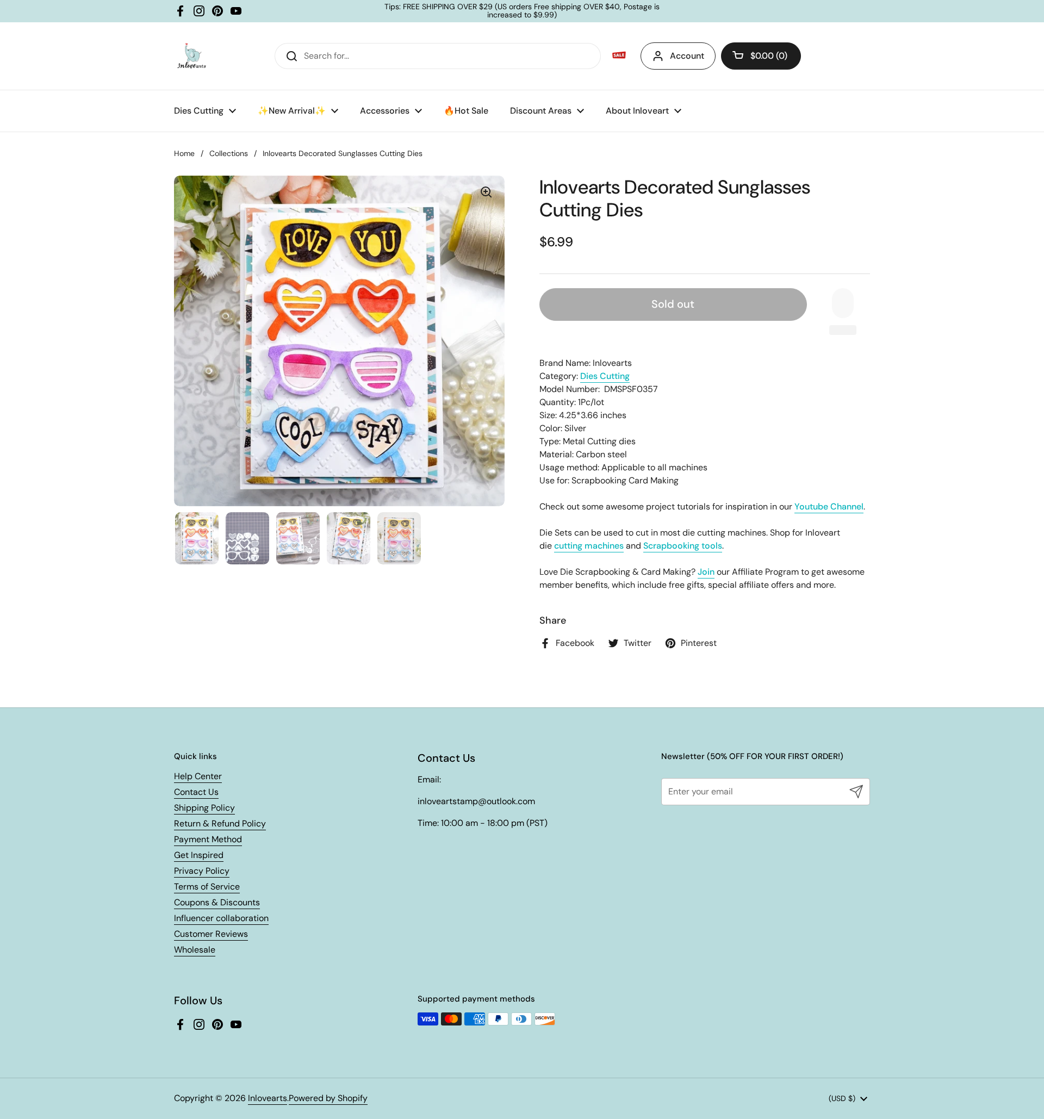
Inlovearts (267, 1098)
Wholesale (194, 949)
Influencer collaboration (221, 918)
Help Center (198, 776)
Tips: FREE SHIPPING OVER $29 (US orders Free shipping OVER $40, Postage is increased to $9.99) (522, 11)
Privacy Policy (201, 870)
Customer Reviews (211, 934)
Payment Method (208, 839)
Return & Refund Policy (220, 823)
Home (184, 153)
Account (687, 55)
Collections (228, 153)
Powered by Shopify (328, 1098)
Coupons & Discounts (217, 902)
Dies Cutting (605, 376)
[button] (761, 56)
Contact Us (196, 792)
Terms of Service (207, 886)
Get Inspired (198, 855)
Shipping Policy (204, 807)
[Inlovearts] (191, 56)
